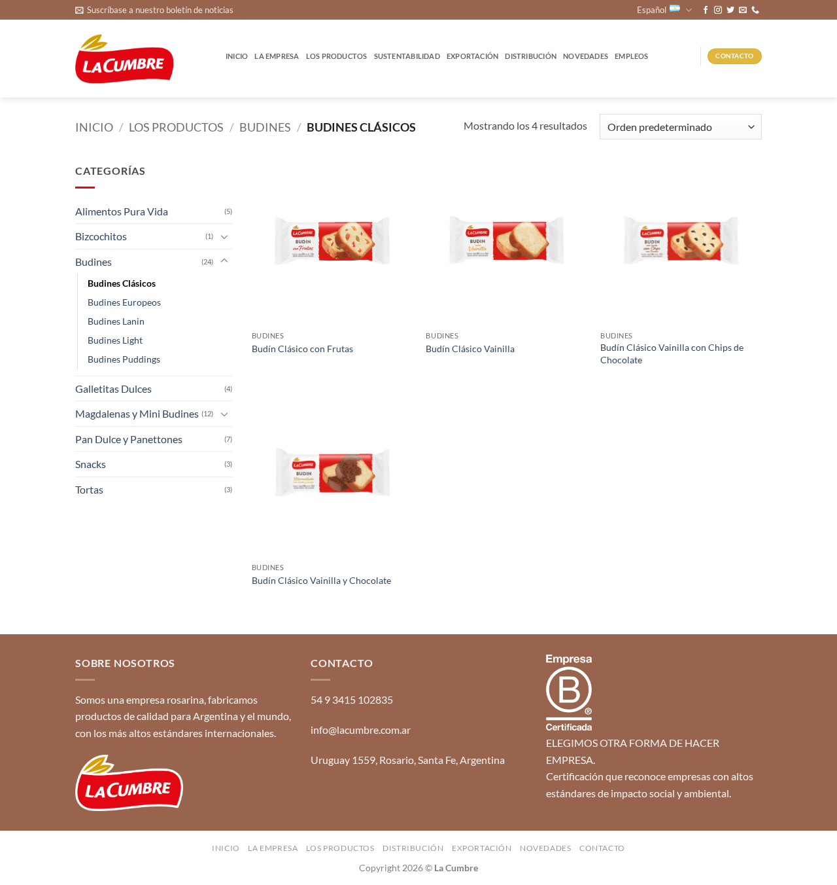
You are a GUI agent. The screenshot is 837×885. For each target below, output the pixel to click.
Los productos (336, 56)
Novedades (585, 56)
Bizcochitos (101, 236)
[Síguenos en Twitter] (730, 10)
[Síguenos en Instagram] (718, 10)
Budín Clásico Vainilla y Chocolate (321, 580)
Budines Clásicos (122, 283)
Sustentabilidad (407, 56)
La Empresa (276, 56)
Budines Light (115, 340)
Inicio (237, 56)
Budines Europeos (124, 302)
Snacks (90, 464)
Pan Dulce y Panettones (128, 439)
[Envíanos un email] (743, 10)
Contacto (602, 848)
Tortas (89, 489)
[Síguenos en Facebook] (705, 10)
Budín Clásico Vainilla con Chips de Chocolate (671, 353)
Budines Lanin (116, 321)
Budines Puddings (124, 359)
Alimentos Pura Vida (121, 211)
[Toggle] (224, 236)
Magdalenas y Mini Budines (137, 413)
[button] (154, 10)
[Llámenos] (755, 10)
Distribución (530, 56)
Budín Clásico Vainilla (470, 348)
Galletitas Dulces (113, 388)
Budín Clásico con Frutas (302, 348)
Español (651, 10)
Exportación (472, 56)
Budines (265, 127)
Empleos (632, 56)
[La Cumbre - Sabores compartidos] (124, 59)
